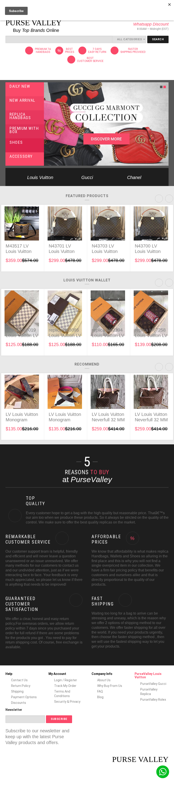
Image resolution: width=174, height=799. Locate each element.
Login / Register (65, 680)
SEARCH (158, 39)
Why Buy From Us (109, 686)
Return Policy (20, 686)
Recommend (87, 364)
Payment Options (24, 697)
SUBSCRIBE (59, 719)
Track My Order (65, 686)
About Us (104, 680)
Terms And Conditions (62, 694)
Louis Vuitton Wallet (87, 280)
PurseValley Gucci (153, 684)
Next (164, 177)
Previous (9, 177)
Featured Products (87, 196)
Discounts (18, 703)
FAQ (100, 691)
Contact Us (19, 680)
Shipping (17, 691)
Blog (100, 697)
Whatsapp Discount (151, 24)
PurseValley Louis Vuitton (148, 675)
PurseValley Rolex (153, 699)
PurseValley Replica (148, 692)
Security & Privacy (67, 701)
